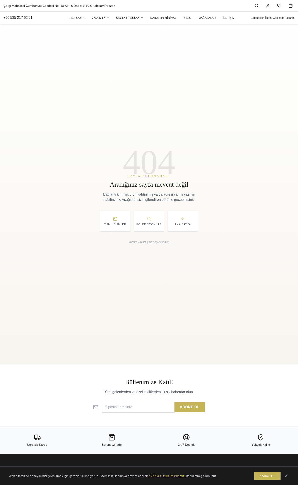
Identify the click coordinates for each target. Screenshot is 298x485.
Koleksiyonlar (128, 17)
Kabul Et (267, 476)
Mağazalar (207, 17)
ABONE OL (190, 407)
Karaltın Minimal (163, 17)
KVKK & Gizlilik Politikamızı (167, 476)
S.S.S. (188, 17)
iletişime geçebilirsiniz (155, 242)
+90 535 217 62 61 (18, 17)
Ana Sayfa (77, 17)
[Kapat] (286, 476)
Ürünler (99, 17)
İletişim (229, 17)
